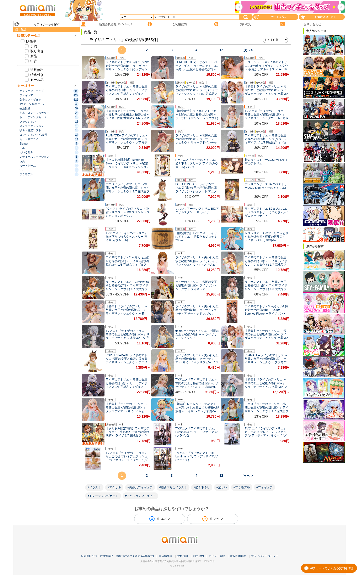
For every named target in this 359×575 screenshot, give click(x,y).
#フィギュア (264, 487)
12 (221, 50)
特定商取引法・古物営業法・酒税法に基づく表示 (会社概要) (117, 556)
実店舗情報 (165, 556)
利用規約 (198, 556)
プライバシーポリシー (264, 556)
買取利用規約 (238, 556)
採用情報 (182, 556)
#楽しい (221, 487)
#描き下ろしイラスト (173, 487)
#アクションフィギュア (140, 495)
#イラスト (94, 487)
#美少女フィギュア (140, 487)
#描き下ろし (202, 487)
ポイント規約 (217, 556)
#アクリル (114, 487)
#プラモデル (242, 487)
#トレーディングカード (103, 495)
